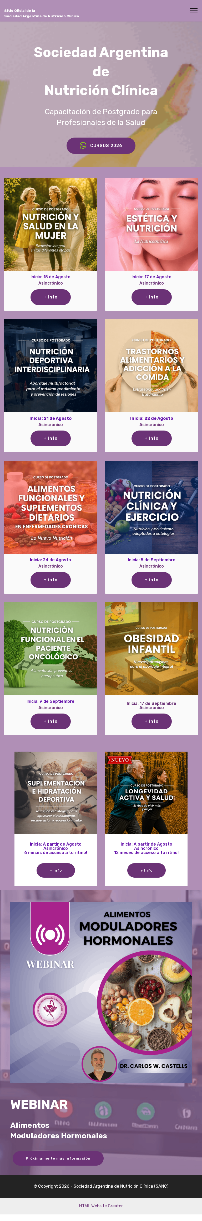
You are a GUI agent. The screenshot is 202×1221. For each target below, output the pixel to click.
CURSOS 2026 (106, 145)
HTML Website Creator (101, 1205)
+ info (51, 297)
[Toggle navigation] (194, 10)
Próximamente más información (58, 1158)
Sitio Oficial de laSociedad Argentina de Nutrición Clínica (41, 13)
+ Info (56, 870)
